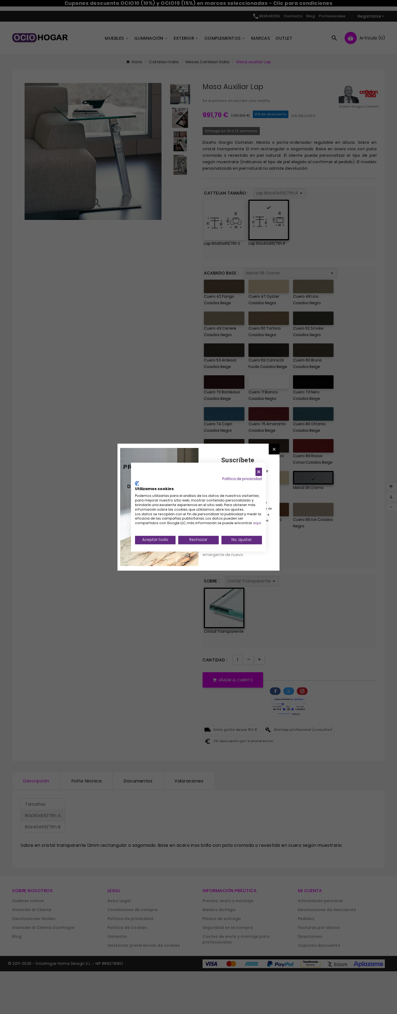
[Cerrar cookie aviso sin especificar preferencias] (258, 472)
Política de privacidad (242, 478)
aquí (257, 523)
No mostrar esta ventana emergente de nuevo (227, 551)
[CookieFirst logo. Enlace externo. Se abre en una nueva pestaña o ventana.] (137, 483)
